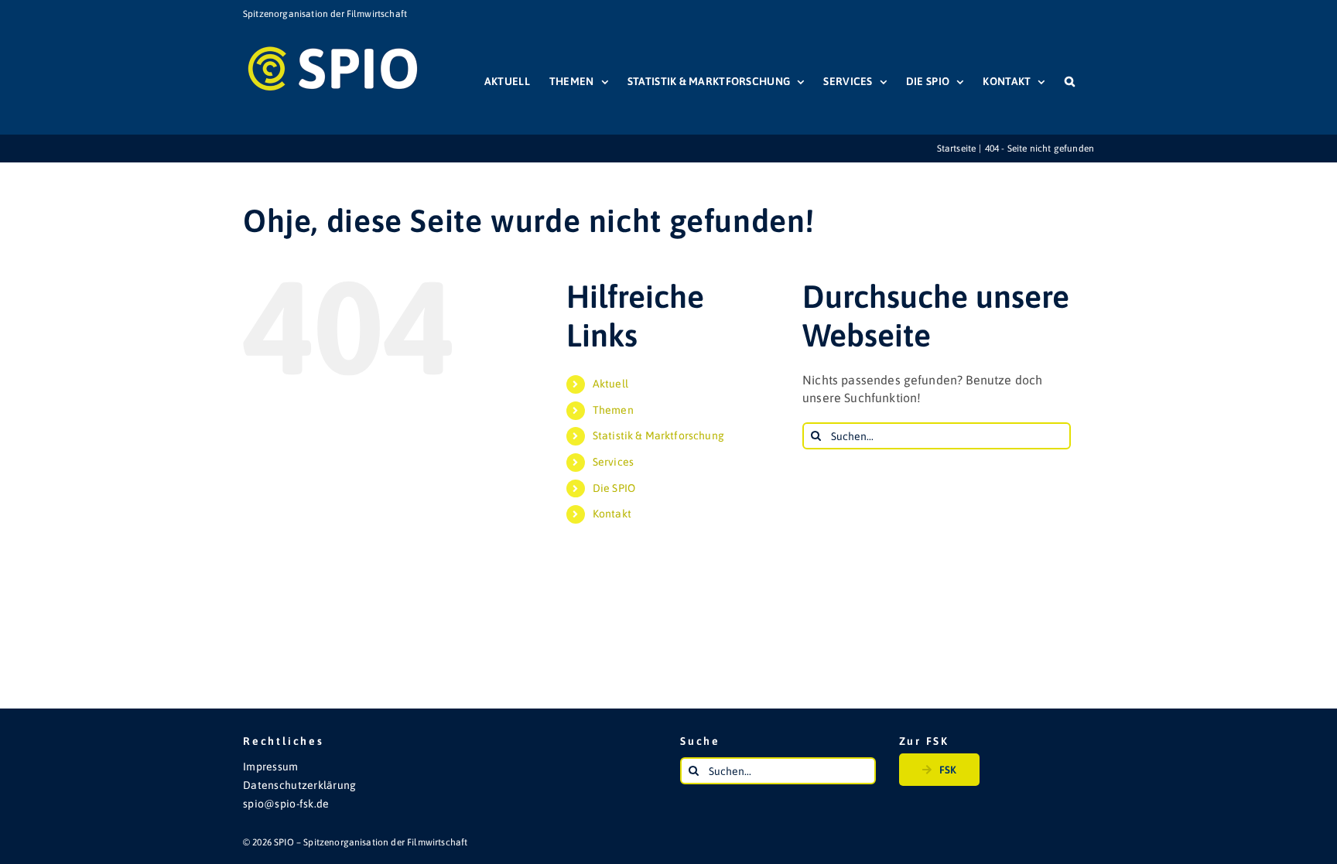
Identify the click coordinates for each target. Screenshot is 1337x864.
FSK (947, 769)
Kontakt (612, 513)
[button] (1070, 81)
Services (613, 462)
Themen (613, 410)
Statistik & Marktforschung (658, 435)
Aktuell (610, 383)
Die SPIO (614, 488)
